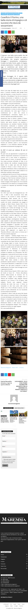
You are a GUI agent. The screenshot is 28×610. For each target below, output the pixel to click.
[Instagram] (12, 527)
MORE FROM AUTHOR (19, 408)
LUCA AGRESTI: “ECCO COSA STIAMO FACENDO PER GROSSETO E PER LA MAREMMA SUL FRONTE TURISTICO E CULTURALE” (21, 386)
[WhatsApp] (13, 32)
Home (2, 10)
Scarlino (2, 561)
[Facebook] (2, 32)
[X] (5, 32)
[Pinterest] (9, 32)
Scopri (15, 604)
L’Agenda (7, 606)
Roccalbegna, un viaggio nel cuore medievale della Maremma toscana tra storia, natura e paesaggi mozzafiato (5, 420)
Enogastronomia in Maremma (10, 10)
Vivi (11, 604)
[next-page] (15, 425)
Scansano (3, 563)
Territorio (10, 14)
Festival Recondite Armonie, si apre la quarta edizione (6, 383)
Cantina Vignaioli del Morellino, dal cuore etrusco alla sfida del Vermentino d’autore (13, 420)
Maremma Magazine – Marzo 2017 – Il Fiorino (12, 367)
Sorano (2, 554)
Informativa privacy (6, 457)
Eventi (23, 604)
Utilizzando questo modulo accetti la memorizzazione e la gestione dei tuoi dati (8, 461)
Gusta (20, 13)
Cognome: (5, 451)
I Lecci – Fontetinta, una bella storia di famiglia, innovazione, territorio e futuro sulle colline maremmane (23, 420)
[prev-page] (13, 425)
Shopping (3, 13)
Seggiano (3, 559)
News (11, 606)
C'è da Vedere (3, 415)
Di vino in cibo (4, 14)
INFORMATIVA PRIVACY (6, 597)
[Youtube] (18, 527)
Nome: (4, 446)
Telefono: (4, 441)
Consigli (16, 606)
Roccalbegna (16, 14)
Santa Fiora (3, 566)
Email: (4, 436)
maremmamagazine (6, 28)
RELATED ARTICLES (8, 408)
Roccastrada (3, 568)
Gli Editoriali (6, 604)
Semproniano (4, 557)
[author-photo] (14, 398)
